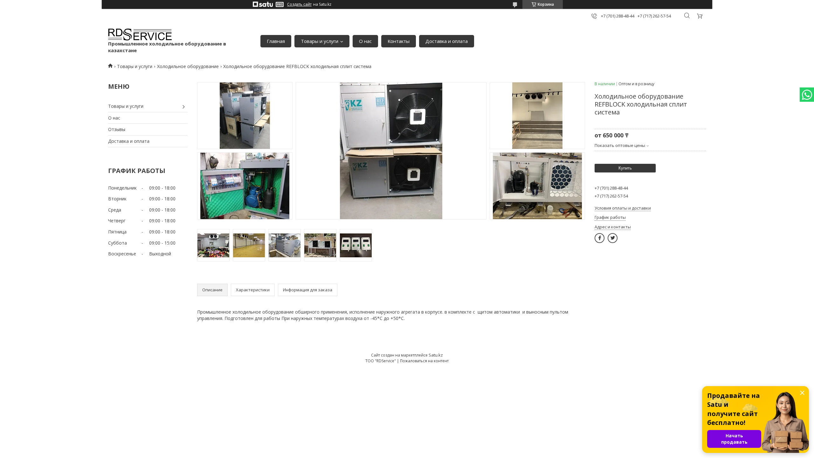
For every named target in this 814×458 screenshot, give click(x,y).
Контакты (399, 41)
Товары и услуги (319, 41)
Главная (276, 41)
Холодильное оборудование (188, 66)
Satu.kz (436, 355)
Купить (625, 168)
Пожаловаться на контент (424, 361)
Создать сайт (299, 4)
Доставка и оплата (446, 41)
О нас (365, 41)
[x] (612, 238)
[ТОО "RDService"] (140, 34)
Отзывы (116, 129)
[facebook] (599, 238)
